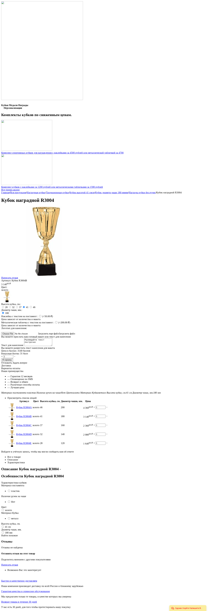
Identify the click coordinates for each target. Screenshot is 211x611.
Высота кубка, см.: (11, 304)
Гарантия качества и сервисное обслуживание (25, 591)
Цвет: (4, 287)
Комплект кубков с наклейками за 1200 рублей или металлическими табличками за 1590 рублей (52, 187)
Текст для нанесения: (12, 345)
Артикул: (6, 280)
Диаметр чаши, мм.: (11, 310)
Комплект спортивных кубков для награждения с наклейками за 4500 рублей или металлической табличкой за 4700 (62, 152)
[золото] (6, 301)
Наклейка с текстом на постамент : (20, 316)
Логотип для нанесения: (14, 328)
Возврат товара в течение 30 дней (19, 602)
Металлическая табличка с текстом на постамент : (28, 322)
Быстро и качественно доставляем (19, 581)
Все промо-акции (10, 189)
